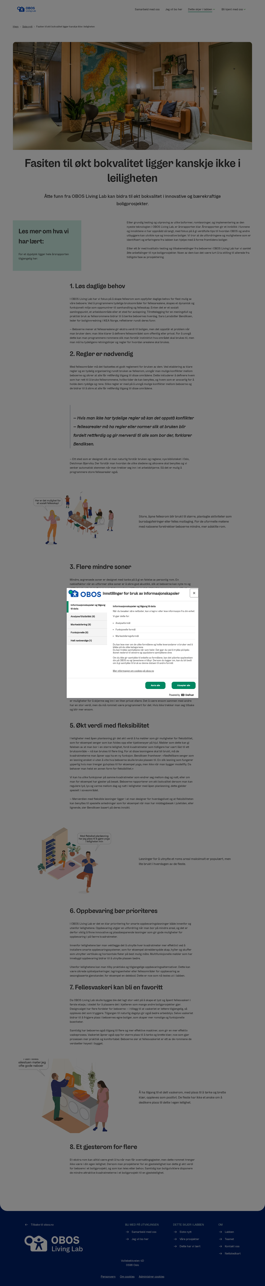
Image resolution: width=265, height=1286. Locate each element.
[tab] (87, 607)
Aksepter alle (183, 685)
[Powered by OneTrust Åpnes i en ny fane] (182, 695)
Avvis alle (155, 685)
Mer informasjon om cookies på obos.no (133, 671)
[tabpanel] (154, 640)
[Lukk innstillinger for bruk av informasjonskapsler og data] (194, 593)
